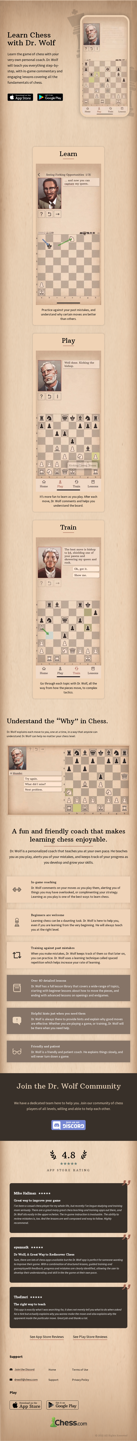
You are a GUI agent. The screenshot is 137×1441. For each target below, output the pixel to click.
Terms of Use (80, 1369)
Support (54, 1379)
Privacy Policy (80, 1379)
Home (52, 1369)
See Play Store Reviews (90, 1336)
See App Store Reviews (47, 1336)
